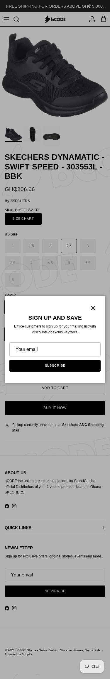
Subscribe (55, 365)
